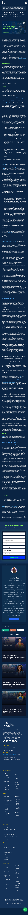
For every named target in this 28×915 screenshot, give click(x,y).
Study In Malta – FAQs (18, 803)
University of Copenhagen (9, 382)
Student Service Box (9, 834)
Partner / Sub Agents (10, 847)
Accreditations (8, 852)
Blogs (8, 7)
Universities (8, 849)
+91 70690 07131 (6, 747)
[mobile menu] (26, 3)
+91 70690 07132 (14, 747)
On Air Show (8, 831)
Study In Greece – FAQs (18, 814)
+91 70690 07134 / (10, 749)
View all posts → (14, 619)
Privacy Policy (8, 899)
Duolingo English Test (10, 829)
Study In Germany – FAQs (18, 798)
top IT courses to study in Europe (14, 516)
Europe (11, 7)
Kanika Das (9, 564)
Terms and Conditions (17, 899)
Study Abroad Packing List (11, 827)
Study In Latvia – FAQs (18, 808)
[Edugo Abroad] (3, 3)
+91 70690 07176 (17, 749)
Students (7, 845)
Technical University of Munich (10, 241)
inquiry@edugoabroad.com (9, 750)
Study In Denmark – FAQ (7, 813)
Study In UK (8, 781)
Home (4, 7)
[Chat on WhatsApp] (25, 909)
